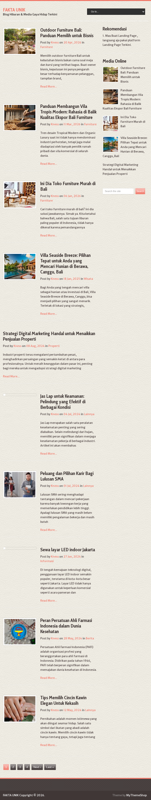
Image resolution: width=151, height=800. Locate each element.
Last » (50, 767)
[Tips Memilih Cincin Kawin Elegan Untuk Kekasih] (19, 709)
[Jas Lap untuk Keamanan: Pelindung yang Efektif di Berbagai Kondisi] (4, 395)
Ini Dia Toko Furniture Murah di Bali (68, 186)
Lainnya (89, 414)
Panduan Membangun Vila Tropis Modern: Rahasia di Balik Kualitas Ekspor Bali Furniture (68, 111)
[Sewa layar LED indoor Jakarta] (4, 548)
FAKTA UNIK (14, 10)
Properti (54, 346)
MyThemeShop (136, 795)
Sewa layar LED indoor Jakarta (67, 549)
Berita (90, 638)
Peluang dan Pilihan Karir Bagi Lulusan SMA (67, 476)
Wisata (88, 279)
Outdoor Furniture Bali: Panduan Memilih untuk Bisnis (66, 32)
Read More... (48, 86)
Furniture (46, 47)
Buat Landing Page (123, 36)
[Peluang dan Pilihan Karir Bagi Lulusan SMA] (19, 484)
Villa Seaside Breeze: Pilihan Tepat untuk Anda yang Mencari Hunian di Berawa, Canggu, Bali (65, 263)
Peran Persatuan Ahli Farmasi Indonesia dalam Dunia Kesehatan (66, 625)
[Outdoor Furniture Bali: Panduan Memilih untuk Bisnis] (19, 41)
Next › (37, 767)
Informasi (47, 561)
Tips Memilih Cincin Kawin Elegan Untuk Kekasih (63, 700)
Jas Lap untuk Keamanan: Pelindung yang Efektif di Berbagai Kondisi (63, 401)
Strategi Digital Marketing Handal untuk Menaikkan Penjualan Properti (49, 336)
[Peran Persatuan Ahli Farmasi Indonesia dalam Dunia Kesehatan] (19, 631)
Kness (55, 42)
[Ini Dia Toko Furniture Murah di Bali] (19, 194)
